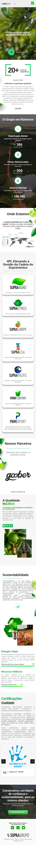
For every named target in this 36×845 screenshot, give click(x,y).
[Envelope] (23, 827)
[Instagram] (18, 827)
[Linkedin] (12, 827)
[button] (32, 3)
